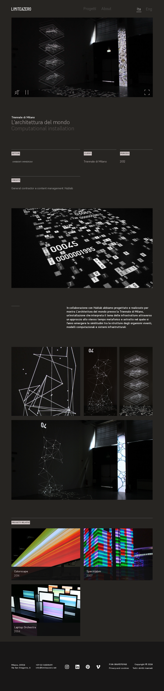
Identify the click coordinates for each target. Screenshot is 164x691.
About (106, 8)
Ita (139, 9)
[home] (46, 7)
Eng (149, 9)
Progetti (89, 8)
